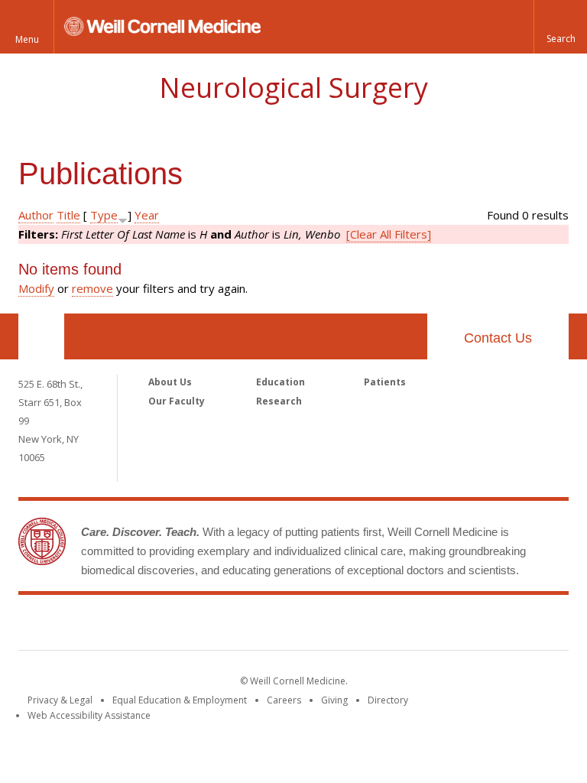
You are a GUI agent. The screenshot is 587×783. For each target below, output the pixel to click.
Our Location (41, 336)
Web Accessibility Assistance (89, 715)
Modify (36, 288)
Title (68, 215)
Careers (284, 700)
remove (92, 288)
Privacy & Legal (60, 700)
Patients (385, 381)
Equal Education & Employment (179, 700)
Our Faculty (176, 401)
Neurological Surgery (293, 87)
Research (279, 401)
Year (147, 215)
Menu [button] (27, 39)
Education (280, 381)
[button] (560, 27)
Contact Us (498, 338)
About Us (170, 381)
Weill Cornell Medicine (293, 625)
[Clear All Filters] (388, 234)
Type (104, 215)
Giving (334, 700)
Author (36, 215)
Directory (388, 700)
